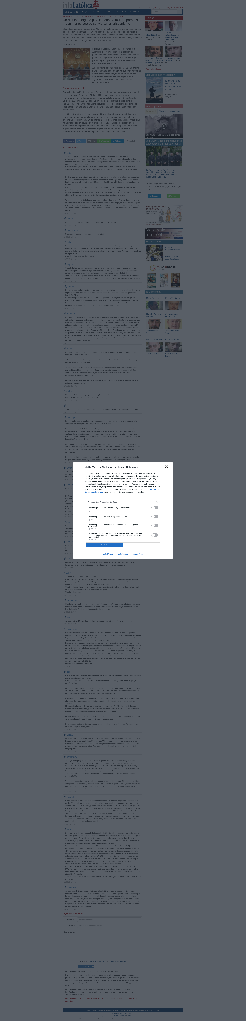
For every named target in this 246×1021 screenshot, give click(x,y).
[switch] (154, 507)
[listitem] (123, 502)
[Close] (167, 467)
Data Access (123, 554)
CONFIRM (104, 545)
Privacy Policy (137, 554)
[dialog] (123, 510)
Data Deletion (108, 554)
